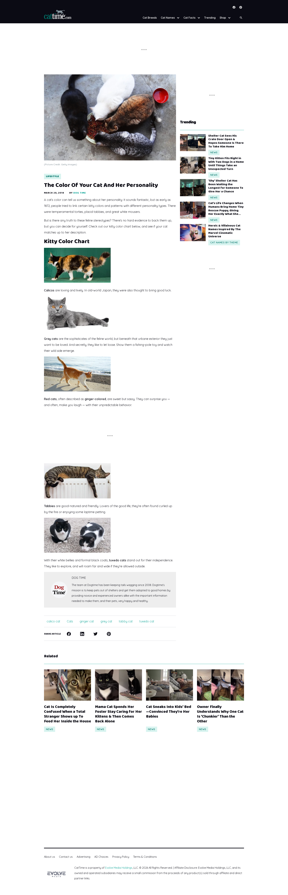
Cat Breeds (150, 17)
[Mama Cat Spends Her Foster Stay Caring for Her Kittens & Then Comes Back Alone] (118, 685)
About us (49, 856)
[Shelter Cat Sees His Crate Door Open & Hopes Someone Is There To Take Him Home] (193, 142)
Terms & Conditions (145, 856)
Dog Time (79, 193)
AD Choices (101, 856)
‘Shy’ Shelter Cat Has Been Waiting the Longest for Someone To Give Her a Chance (225, 186)
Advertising (83, 856)
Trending (210, 17)
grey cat (106, 621)
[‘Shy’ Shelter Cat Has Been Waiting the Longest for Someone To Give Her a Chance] (193, 187)
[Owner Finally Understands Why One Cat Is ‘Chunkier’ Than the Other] (220, 685)
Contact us (66, 856)
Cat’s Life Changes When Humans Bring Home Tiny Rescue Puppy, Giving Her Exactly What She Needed (226, 209)
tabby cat (126, 621)
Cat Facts (190, 17)
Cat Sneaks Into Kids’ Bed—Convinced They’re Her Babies (168, 712)
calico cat (53, 621)
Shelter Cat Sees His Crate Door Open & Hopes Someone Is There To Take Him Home (226, 141)
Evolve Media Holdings (118, 867)
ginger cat (87, 621)
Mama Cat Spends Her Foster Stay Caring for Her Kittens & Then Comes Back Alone (118, 714)
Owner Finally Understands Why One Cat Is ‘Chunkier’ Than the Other (220, 714)
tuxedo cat (146, 621)
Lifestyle (52, 176)
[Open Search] (241, 17)
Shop (223, 17)
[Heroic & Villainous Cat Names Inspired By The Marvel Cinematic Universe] (193, 232)
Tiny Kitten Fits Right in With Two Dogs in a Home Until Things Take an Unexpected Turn (226, 164)
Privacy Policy (120, 856)
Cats (70, 621)
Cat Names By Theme (224, 242)
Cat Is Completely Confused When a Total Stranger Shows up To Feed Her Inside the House (67, 714)
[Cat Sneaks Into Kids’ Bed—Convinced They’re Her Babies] (169, 685)
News (214, 152)
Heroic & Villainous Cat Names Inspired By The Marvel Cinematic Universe (224, 231)
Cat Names (168, 17)
